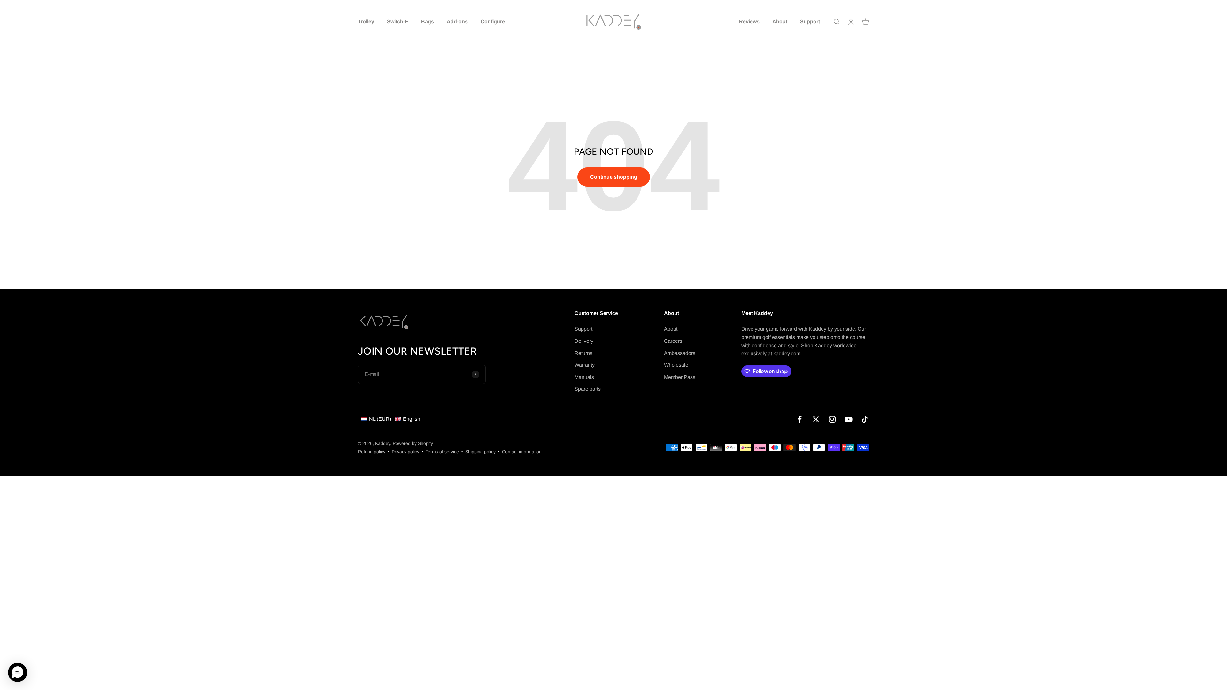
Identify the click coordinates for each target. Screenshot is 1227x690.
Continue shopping (613, 177)
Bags (427, 21)
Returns (583, 353)
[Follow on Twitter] (816, 419)
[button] (390, 419)
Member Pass (679, 377)
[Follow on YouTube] (848, 419)
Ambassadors (679, 353)
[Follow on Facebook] (799, 419)
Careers (673, 341)
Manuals (584, 377)
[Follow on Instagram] (832, 419)
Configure (493, 21)
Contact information (522, 451)
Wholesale (676, 365)
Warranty (585, 365)
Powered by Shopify (413, 443)
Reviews (749, 21)
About (779, 21)
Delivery (584, 341)
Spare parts (588, 389)
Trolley (366, 21)
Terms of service (442, 451)
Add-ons (457, 21)
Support (810, 21)
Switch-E (397, 21)
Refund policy (371, 451)
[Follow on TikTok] (864, 419)
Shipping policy (480, 451)
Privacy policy (405, 451)
